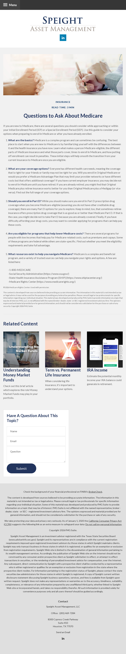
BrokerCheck (95, 491)
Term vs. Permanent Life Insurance (63, 372)
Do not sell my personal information (103, 524)
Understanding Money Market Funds (16, 375)
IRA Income (97, 370)
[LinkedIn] (63, 638)
